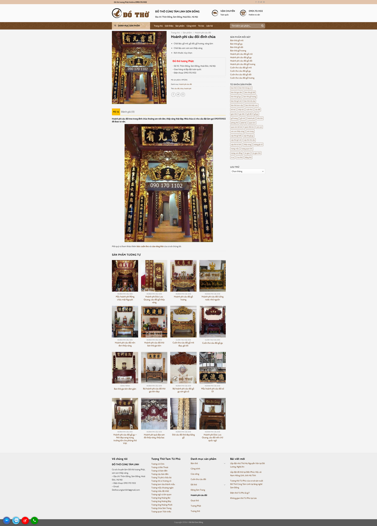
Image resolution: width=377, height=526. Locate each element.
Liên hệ (209, 25)
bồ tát (233, 110)
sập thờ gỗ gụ (248, 136)
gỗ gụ (256, 114)
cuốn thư (249, 110)
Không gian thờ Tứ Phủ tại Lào (243, 498)
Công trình (191, 25)
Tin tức (201, 25)
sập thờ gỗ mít (236, 140)
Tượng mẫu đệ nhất (160, 491)
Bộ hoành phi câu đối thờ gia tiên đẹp (154, 390)
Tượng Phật (196, 505)
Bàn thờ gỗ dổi (236, 47)
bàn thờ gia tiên (236, 92)
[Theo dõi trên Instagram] (258, 2)
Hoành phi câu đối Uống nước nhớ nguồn (212, 298)
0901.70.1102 (141, 2)
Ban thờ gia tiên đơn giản (125, 388)
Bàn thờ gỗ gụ (236, 43)
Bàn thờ (194, 463)
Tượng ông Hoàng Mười (161, 504)
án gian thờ (257, 153)
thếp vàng (247, 144)
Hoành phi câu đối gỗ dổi (241, 60)
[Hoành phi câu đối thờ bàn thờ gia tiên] (154, 321)
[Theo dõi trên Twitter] (261, 2)
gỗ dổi (249, 114)
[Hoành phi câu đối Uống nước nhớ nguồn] (212, 276)
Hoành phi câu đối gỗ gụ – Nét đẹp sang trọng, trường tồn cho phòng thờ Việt (125, 439)
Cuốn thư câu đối (198, 479)
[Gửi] (262, 26)
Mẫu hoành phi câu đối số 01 (212, 390)
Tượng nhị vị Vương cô (161, 481)
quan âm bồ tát (236, 127)
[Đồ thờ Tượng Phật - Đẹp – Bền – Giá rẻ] (131, 13)
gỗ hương (234, 118)
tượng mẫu (235, 149)
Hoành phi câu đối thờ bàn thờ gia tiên (154, 344)
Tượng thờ (195, 511)
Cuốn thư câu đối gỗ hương (242, 78)
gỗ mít (242, 118)
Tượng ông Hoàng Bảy (161, 501)
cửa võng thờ (157, 246)
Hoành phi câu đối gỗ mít (241, 54)
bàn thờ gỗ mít (236, 101)
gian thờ (234, 114)
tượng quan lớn (247, 149)
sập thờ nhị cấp (249, 140)
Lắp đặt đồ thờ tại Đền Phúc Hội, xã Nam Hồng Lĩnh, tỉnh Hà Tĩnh (245, 474)
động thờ (248, 157)
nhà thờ (260, 118)
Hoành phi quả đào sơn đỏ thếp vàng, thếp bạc (154, 436)
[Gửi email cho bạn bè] (183, 94)
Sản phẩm (180, 25)
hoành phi (187, 88)
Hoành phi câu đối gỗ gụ (241, 57)
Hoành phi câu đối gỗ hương (183, 298)
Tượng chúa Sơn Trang (161, 508)
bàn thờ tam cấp (237, 105)
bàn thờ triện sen (251, 105)
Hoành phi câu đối (203, 32)
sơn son (259, 127)
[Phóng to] (115, 100)
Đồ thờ (194, 484)
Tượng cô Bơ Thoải (159, 467)
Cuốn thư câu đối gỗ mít (241, 67)
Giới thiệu (169, 25)
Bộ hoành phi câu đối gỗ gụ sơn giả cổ (183, 390)
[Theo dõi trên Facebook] (256, 2)
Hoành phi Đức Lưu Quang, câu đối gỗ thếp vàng (154, 299)
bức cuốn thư (143, 246)
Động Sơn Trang (198, 490)
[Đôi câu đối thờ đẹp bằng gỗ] (183, 414)
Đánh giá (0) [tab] (128, 111)
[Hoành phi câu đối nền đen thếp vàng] (125, 321)
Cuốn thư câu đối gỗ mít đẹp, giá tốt (183, 344)
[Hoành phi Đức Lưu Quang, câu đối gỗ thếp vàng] (154, 276)
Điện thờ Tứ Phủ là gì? (240, 492)
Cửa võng (195, 474)
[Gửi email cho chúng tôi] (264, 2)
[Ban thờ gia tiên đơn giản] (125, 368)
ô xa (232, 157)
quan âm (252, 123)
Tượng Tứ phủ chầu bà (161, 477)
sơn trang (250, 131)
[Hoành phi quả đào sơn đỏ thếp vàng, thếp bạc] (154, 414)
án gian (247, 153)
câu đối (176, 88)
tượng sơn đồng (236, 153)
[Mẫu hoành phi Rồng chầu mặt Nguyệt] (125, 276)
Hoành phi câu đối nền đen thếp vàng (125, 344)
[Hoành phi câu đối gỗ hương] (183, 276)
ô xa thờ (239, 157)
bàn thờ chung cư (245, 88)
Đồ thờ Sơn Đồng (196, 522)
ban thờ (234, 88)
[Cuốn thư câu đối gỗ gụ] (212, 321)
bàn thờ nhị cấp (249, 101)
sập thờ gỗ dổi (236, 136)
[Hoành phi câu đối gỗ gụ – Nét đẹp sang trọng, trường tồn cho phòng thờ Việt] (125, 414)
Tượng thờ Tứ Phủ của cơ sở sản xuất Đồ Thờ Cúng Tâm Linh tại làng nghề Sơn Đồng (246, 484)
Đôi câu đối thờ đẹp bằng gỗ (183, 436)
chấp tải (241, 110)
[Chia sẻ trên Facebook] (173, 94)
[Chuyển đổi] (225, 463)
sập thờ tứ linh (236, 144)
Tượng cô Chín (157, 464)
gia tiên (242, 114)
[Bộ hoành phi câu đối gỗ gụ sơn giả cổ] (183, 368)
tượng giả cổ (258, 144)
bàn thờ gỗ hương (250, 97)
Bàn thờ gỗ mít (236, 40)
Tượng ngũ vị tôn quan (161, 494)
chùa (181, 88)
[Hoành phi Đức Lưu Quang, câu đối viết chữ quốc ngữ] (212, 414)
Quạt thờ (195, 500)
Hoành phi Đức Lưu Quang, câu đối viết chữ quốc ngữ (212, 437)
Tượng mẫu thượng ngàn (162, 487)
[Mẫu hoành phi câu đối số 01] (212, 368)
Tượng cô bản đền (159, 470)
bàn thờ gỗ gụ (236, 97)
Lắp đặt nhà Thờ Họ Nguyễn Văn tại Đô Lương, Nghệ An (247, 465)
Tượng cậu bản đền (159, 474)
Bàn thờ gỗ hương (238, 50)
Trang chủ (158, 25)
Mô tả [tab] (116, 111)
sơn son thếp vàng (237, 131)
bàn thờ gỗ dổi (250, 92)
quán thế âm (249, 127)
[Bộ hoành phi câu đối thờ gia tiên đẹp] (154, 368)
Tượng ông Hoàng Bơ (160, 497)
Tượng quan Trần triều (161, 511)
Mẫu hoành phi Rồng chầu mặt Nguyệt (125, 298)
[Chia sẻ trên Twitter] (178, 94)
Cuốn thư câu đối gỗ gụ (212, 343)
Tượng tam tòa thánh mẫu (163, 484)
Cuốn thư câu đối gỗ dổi (240, 74)
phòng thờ (234, 123)
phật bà (243, 123)
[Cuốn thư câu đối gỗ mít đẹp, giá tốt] (183, 321)
